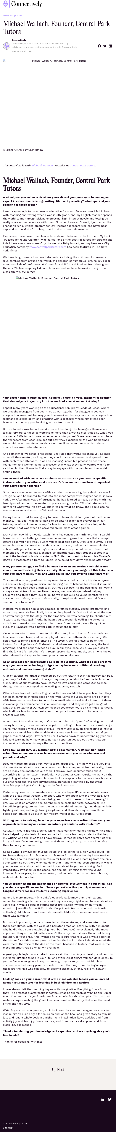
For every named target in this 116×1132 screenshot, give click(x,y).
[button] (99, 46)
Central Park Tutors (82, 165)
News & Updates (12, 15)
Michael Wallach (42, 165)
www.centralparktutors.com (47, 246)
